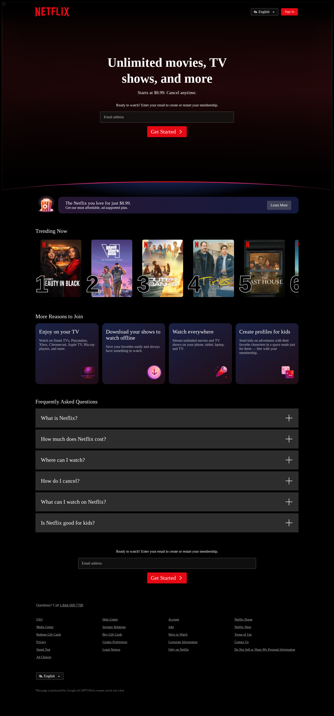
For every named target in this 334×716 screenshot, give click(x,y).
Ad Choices (43, 657)
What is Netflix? (59, 418)
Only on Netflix (178, 649)
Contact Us (241, 642)
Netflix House (243, 619)
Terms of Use (243, 634)
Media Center (45, 627)
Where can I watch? (63, 460)
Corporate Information (182, 642)
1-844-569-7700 (71, 605)
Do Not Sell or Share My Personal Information (264, 649)
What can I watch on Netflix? (73, 502)
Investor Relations (114, 627)
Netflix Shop (242, 627)
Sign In (289, 11)
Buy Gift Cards (112, 634)
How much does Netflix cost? (73, 439)
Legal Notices (111, 649)
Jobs (171, 627)
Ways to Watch (177, 634)
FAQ (39, 619)
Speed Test (43, 649)
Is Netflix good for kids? (68, 523)
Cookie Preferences (114, 642)
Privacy (41, 642)
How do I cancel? (60, 481)
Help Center (110, 619)
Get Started (163, 132)
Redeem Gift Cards (48, 634)
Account (173, 619)
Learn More (279, 205)
